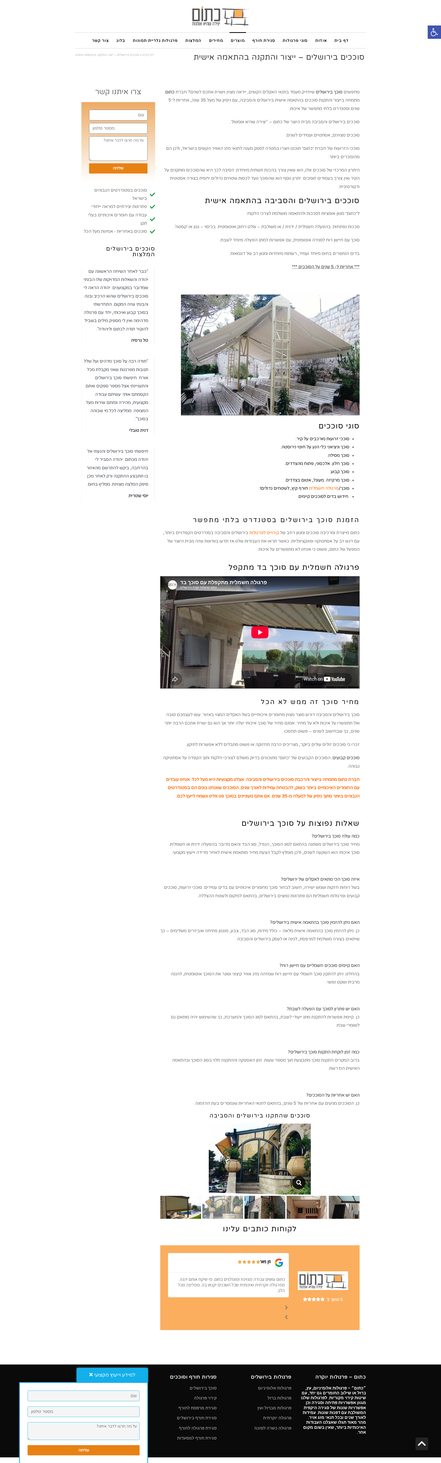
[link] (434, 32)
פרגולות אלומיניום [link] (274, 1388)
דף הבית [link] (147, 55)
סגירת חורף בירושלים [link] (197, 1418)
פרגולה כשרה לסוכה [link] (272, 1428)
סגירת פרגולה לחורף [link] (198, 1428)
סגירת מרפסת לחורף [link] (197, 1408)
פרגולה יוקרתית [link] (277, 1418)
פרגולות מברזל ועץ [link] (274, 1408)
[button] (228, 1308)
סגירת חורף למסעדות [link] (197, 1438)
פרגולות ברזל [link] (279, 1398)
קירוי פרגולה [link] (205, 1398)
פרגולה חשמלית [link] (324, 488)
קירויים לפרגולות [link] (264, 532)
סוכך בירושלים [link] (203, 1388)
